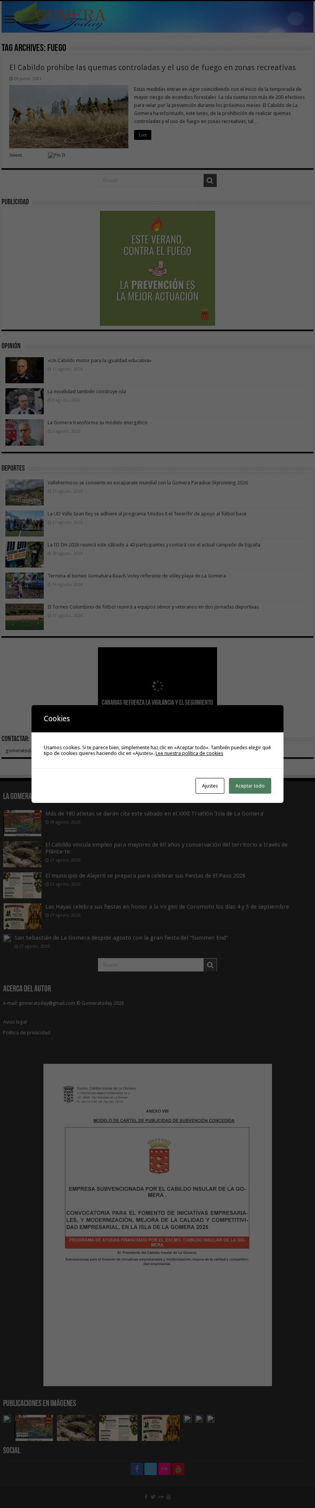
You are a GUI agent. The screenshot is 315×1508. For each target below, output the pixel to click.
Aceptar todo (250, 786)
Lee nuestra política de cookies (189, 753)
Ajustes (210, 786)
